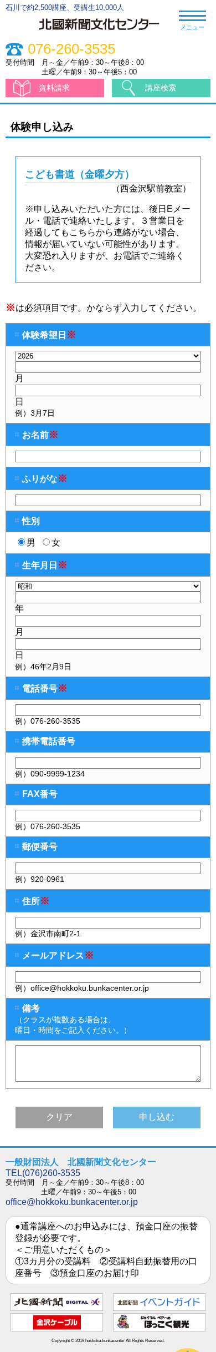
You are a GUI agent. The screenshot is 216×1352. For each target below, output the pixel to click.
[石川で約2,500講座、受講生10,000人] (104, 31)
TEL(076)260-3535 (43, 1173)
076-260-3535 (71, 49)
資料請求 (54, 87)
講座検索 (160, 87)
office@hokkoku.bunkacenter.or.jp (72, 1202)
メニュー (192, 27)
